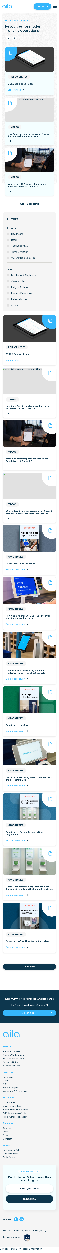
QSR (5, 1084)
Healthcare (8, 1077)
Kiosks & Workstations (13, 1055)
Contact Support (11, 1153)
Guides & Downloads (13, 1106)
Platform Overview (11, 1051)
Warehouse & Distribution (15, 1091)
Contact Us (42, 6)
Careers (6, 1135)
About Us (7, 1128)
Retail (5, 1080)
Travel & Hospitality (12, 1087)
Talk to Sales (27, 1012)
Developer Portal (11, 1150)
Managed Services (11, 1065)
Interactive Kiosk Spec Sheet (16, 1109)
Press (5, 1131)
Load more (29, 966)
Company (8, 1123)
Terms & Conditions (12, 1237)
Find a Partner (9, 1157)
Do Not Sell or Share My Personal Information (21, 1248)
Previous (8, 37)
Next (14, 37)
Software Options (11, 1062)
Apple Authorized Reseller (15, 1116)
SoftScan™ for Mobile (13, 1058)
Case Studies (9, 1102)
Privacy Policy (39, 1230)
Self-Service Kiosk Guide (14, 1113)
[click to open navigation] (55, 6)
